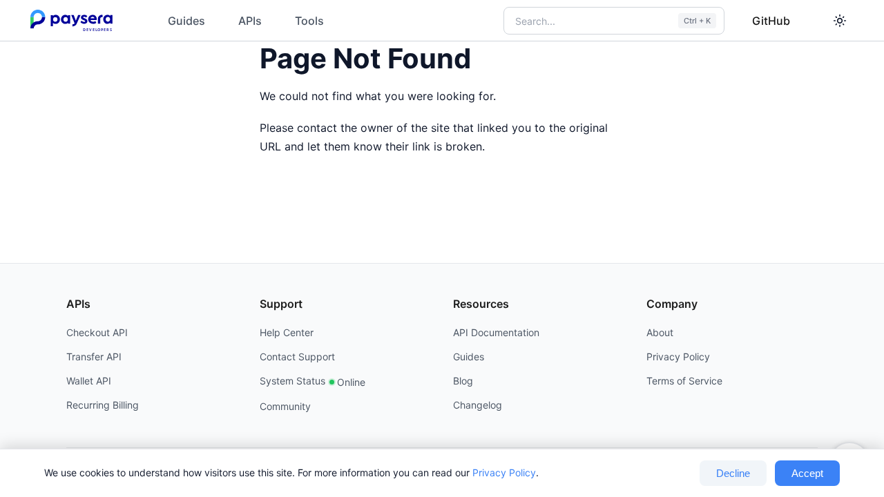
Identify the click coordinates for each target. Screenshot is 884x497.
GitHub (771, 21)
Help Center (287, 332)
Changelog (477, 405)
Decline (733, 473)
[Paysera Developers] (74, 20)
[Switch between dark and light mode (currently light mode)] (840, 21)
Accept (807, 473)
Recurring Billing (102, 405)
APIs (250, 21)
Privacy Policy (504, 472)
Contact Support (297, 356)
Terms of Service (684, 381)
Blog (463, 381)
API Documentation (496, 332)
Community (285, 406)
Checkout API (97, 332)
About (659, 332)
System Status (312, 381)
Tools (309, 21)
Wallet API (88, 381)
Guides (186, 21)
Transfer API (94, 356)
